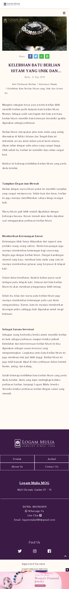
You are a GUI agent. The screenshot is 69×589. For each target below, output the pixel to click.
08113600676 (34, 506)
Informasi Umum (48, 84)
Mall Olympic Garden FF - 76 (34, 489)
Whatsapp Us (35, 511)
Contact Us (51, 466)
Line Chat (33, 515)
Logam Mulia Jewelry (46, 384)
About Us (17, 466)
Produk (17, 459)
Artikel (52, 459)
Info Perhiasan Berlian (24, 84)
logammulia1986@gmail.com (34, 519)
